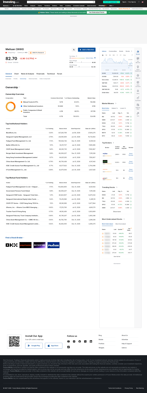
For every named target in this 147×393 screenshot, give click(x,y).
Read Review (131, 154)
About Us (125, 335)
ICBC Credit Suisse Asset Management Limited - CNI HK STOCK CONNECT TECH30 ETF (37, 224)
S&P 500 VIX (106, 89)
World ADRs (69, 8)
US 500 (104, 76)
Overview (8, 78)
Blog (100, 335)
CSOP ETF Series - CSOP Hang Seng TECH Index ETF (25, 203)
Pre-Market (46, 8)
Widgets (101, 348)
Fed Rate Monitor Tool (95, 8)
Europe (85, 8)
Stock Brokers (77, 8)
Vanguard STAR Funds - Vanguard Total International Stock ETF (28, 195)
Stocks (7, 8)
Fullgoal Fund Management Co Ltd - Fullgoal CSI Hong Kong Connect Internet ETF (35, 187)
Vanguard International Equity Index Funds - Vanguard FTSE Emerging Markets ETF (35, 199)
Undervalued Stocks (137, 8)
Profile (16, 78)
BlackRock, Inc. (11, 133)
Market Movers (108, 103)
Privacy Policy (129, 388)
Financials (40, 74)
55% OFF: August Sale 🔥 (111, 2)
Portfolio (101, 343)
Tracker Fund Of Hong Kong (16, 211)
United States (37, 8)
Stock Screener (91, 5)
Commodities (113, 51)
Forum (59, 74)
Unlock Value (89, 58)
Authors (124, 348)
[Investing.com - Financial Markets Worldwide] (11, 2)
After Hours (54, 8)
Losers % (123, 108)
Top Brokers (107, 143)
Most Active (114, 8)
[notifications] (139, 2)
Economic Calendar (79, 5)
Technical (51, 74)
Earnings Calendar (27, 8)
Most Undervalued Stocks (112, 219)
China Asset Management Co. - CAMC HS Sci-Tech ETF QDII (27, 220)
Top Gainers (105, 8)
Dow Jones (105, 79)
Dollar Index (105, 92)
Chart (16, 74)
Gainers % (115, 108)
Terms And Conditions (114, 388)
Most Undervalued (107, 224)
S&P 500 (104, 83)
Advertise (125, 339)
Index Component (45, 78)
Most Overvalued (121, 224)
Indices (104, 51)
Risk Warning (140, 388)
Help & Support (127, 343)
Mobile (101, 339)
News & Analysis (27, 74)
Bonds (121, 51)
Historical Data (33, 78)
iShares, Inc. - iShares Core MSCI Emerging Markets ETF (26, 207)
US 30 (104, 73)
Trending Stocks (108, 187)
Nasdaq (104, 86)
